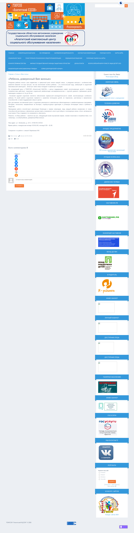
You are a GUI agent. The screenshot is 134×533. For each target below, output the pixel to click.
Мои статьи (24, 74)
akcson (22, 136)
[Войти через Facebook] (16, 165)
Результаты (107, 484)
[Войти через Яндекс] (16, 168)
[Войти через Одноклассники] (16, 175)
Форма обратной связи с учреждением (112, 98)
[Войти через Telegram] (16, 159)
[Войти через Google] (16, 172)
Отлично (103, 472)
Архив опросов (115, 484)
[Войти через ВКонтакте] (16, 162)
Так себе (103, 479)
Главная (11, 74)
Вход (116, 76)
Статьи (17, 74)
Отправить (19, 185)
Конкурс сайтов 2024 (112, 514)
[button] (121, 4)
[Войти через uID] (16, 156)
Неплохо (103, 477)
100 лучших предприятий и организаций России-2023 (112, 150)
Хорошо (103, 474)
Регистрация (110, 76)
